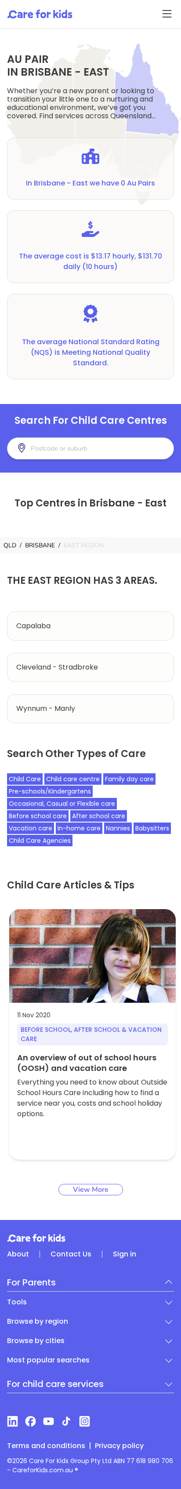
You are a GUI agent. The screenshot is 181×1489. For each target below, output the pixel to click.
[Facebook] (30, 1421)
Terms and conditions (46, 1446)
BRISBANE (40, 545)
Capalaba (33, 626)
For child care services (55, 1384)
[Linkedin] (12, 1421)
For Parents (31, 1282)
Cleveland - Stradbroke (57, 667)
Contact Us (71, 1254)
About (18, 1254)
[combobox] (73, 448)
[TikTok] (66, 1421)
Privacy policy (119, 1446)
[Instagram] (84, 1421)
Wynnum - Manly (45, 708)
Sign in (124, 1254)
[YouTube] (48, 1421)
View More (91, 1189)
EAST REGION (84, 545)
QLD (10, 545)
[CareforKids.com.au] (90, 1238)
